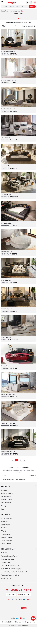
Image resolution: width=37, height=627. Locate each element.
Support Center (25, 594)
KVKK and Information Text (10, 565)
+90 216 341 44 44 (20, 589)
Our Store (12, 594)
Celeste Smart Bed (6, 309)
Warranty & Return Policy (9, 556)
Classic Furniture (6, 540)
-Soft (18, 625)
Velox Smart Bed (6, 137)
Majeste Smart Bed (6, 223)
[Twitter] (16, 599)
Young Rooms (5, 534)
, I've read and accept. (14, 479)
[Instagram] (9, 599)
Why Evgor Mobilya (7, 559)
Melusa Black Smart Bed (8, 51)
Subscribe (32, 475)
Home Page (4, 11)
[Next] (24, 460)
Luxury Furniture (6, 544)
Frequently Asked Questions (10, 575)
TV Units (3, 531)
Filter (3, 26)
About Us (4, 490)
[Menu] (3, 2)
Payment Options (6, 499)
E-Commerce (23, 625)
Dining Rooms (5, 525)
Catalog (3, 506)
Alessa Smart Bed (6, 337)
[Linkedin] (24, 599)
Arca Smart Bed (5, 166)
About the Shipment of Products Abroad (14, 572)
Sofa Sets (4, 528)
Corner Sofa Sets (6, 518)
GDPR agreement (8, 479)
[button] (18, 18)
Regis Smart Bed (6, 280)
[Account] (27, 2)
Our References (6, 496)
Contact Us (4, 553)
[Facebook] (12, 599)
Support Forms (6, 578)
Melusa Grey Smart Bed (8, 109)
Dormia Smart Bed (6, 366)
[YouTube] (20, 599)
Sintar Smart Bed (6, 194)
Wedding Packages (7, 537)
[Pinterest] (27, 599)
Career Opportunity (7, 493)
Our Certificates (6, 503)
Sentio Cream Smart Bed (8, 423)
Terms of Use (5, 562)
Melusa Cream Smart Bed (8, 80)
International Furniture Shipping (11, 569)
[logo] (12, 2)
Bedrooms (13, 11)
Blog (2, 509)
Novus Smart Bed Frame (8, 394)
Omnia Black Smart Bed (8, 451)
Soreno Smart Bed (6, 251)
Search (32, 6)
